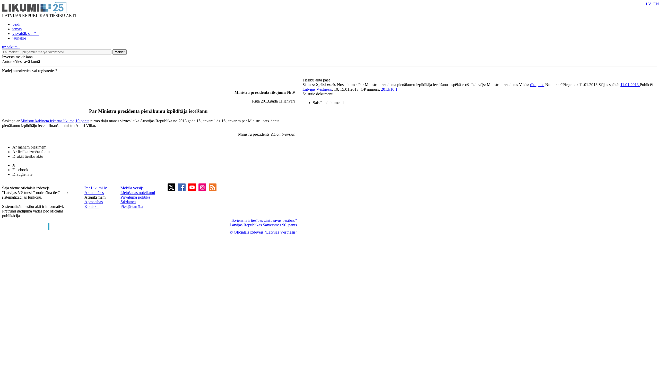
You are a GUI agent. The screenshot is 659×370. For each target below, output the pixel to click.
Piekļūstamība (131, 206)
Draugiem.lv (22, 174)
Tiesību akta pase (316, 80)
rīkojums (537, 84)
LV (648, 4)
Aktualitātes (94, 192)
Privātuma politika (135, 197)
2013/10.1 (389, 89)
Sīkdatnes (128, 202)
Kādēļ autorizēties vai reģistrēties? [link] (29, 71)
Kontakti (91, 206)
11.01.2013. (630, 84)
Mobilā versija (132, 188)
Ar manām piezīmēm (29, 147)
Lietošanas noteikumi (137, 192)
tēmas (17, 29)
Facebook (20, 170)
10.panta (82, 121)
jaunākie (19, 38)
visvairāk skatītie (25, 33)
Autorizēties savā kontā (21, 61)
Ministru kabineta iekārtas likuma (47, 121)
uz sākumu (11, 47)
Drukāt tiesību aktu (27, 156)
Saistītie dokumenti (317, 94)
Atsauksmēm (95, 197)
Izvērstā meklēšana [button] (17, 57)
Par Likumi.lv (95, 188)
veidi (16, 24)
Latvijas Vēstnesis (317, 89)
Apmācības (93, 202)
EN (656, 4)
